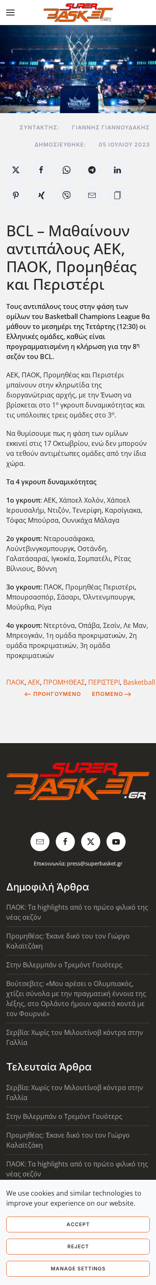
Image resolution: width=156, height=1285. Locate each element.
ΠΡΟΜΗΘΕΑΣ (64, 682)
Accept (78, 1224)
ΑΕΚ (34, 682)
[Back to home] (78, 12)
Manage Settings (78, 1268)
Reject (78, 1246)
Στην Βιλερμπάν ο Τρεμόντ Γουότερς (64, 964)
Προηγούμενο (57, 694)
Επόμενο (107, 694)
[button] (10, 12)
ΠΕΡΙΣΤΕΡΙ (104, 682)
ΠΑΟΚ (15, 682)
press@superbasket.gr (94, 863)
